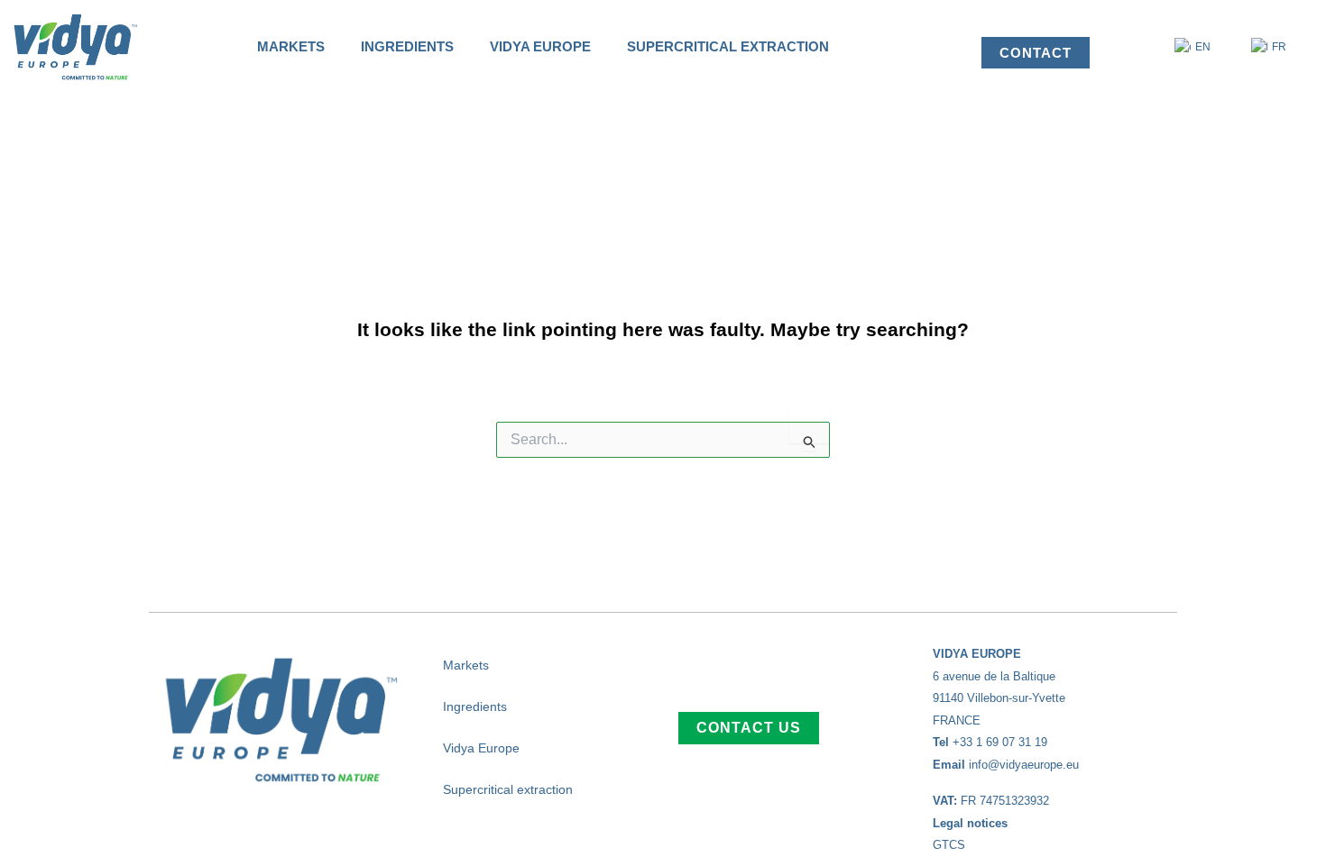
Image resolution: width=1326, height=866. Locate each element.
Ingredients (407, 46)
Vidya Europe (540, 46)
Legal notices (970, 823)
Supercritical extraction (728, 46)
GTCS (949, 845)
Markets (291, 46)
